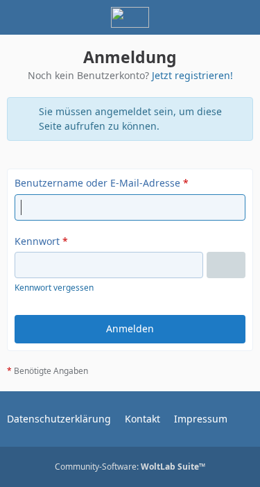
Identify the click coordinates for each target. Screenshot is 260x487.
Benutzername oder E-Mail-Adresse (97, 182)
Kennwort (37, 241)
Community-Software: (130, 466)
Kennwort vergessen (54, 287)
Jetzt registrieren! (192, 75)
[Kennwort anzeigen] (226, 265)
